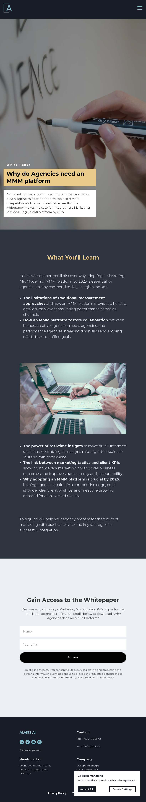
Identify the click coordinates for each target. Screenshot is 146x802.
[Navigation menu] (139, 8)
